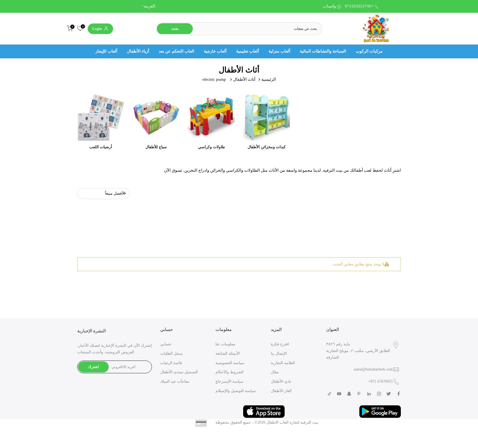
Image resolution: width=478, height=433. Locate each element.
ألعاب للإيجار (106, 51)
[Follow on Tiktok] (329, 393)
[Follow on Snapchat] (349, 393)
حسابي (166, 344)
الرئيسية (268, 79)
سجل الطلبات (171, 353)
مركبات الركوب (369, 51)
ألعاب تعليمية (247, 51)
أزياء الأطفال (138, 51)
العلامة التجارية (283, 363)
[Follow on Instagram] (379, 393)
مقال (275, 372)
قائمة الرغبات (171, 363)
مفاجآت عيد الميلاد (174, 381)
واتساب (329, 6)
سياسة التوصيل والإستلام (235, 391)
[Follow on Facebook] (398, 393)
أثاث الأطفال (244, 79)
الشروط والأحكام (229, 372)
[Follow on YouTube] (339, 393)
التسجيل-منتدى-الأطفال (179, 372)
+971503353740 (359, 6)
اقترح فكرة (280, 344)
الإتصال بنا (279, 353)
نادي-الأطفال (281, 381)
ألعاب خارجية (215, 51)
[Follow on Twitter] (388, 393)
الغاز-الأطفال (281, 391)
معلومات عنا (225, 344)
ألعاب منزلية (279, 51)
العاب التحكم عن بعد (176, 51)
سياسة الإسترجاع (229, 381)
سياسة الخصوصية (229, 363)
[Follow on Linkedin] (369, 393)
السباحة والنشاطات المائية (323, 51)
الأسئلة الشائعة (227, 353)
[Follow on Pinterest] (359, 393)
